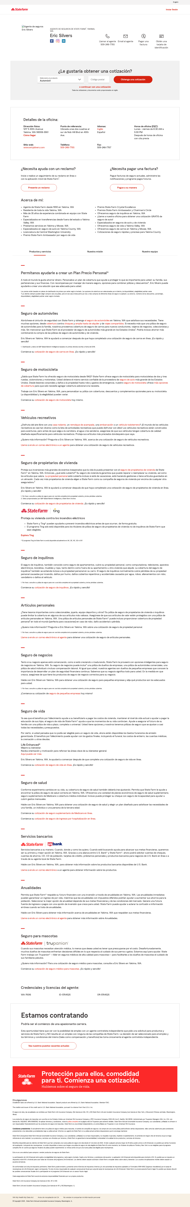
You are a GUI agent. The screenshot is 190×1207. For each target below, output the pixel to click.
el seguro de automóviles (97, 320)
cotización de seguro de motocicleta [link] (53, 400)
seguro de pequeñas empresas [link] (64, 693)
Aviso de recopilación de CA (48, 1197)
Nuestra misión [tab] (95, 251)
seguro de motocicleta (135, 383)
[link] (125, 43)
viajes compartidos (114, 323)
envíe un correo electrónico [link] (43, 870)
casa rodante (59, 425)
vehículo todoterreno (129, 425)
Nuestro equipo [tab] (150, 251)
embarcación (106, 425)
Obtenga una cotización (133, 79)
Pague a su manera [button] (127, 188)
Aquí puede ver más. (31, 754)
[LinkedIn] (63, 41)
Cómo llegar (29, 135)
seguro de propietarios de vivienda (137, 470)
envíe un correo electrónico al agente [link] (48, 637)
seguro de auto (127, 379)
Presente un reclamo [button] (39, 188)
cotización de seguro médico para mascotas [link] (57, 969)
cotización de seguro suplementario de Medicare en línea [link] (63, 813)
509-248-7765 (67, 147)
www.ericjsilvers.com (34, 147)
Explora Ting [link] (27, 535)
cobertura (51, 323)
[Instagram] (58, 41)
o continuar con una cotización (95, 87)
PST (154, 126)
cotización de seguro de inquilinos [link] (52, 587)
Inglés (100, 129)
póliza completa (73, 1121)
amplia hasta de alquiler (87, 323)
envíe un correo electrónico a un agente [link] (49, 445)
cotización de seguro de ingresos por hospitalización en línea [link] (65, 819)
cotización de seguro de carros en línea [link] (54, 352)
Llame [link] (24, 445)
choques (68, 323)
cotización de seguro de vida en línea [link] (53, 765)
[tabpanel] (95, 133)
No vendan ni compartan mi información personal (81, 1197)
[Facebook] (52, 41)
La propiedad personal (56, 476)
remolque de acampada (82, 425)
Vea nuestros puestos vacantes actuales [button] (48, 1046)
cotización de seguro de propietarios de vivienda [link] (59, 503)
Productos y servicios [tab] (40, 251)
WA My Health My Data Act (23, 1197)
